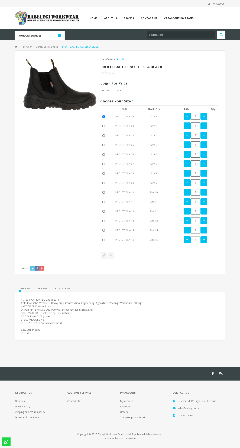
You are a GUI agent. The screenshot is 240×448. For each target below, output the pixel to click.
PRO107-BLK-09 (124, 182)
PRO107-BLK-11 (124, 201)
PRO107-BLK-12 (124, 211)
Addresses (126, 406)
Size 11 (154, 201)
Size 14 (154, 230)
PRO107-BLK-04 (124, 135)
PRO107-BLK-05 (124, 145)
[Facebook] (213, 373)
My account (126, 401)
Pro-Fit (121, 59)
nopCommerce (127, 438)
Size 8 (153, 173)
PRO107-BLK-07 (124, 163)
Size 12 (154, 211)
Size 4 (153, 135)
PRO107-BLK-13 (124, 220)
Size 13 (154, 220)
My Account (218, 3)
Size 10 (154, 192)
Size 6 (153, 154)
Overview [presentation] (24, 288)
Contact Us (73, 401)
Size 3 (153, 126)
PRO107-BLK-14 (124, 230)
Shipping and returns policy (30, 412)
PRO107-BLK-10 (124, 192)
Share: (25, 268)
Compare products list (132, 417)
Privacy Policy (22, 406)
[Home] (16, 47)
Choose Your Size (116, 101)
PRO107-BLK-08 (124, 173)
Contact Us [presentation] (62, 288)
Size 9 (153, 182)
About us (20, 401)
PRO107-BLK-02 (124, 116)
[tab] (24, 288)
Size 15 (154, 239)
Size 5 (153, 145)
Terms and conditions (27, 417)
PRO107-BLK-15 (124, 239)
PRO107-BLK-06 (124, 154)
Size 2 (153, 116)
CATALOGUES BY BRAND (179, 18)
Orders (124, 412)
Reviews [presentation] (42, 288)
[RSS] (221, 373)
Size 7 (153, 163)
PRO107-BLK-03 (124, 126)
